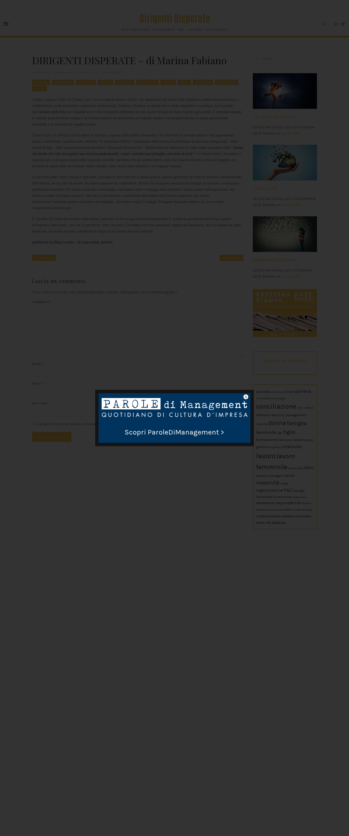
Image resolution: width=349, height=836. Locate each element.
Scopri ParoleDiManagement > (174, 432)
